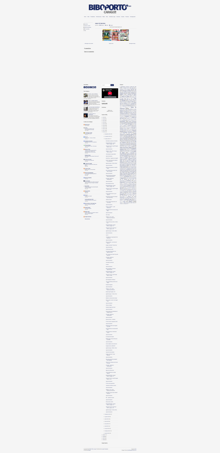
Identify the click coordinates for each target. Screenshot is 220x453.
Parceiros (127, 16)
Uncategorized (132, 16)
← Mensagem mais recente (88, 43)
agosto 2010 (107, 416)
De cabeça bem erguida (110, 336)
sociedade (129, 189)
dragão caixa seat (127, 117)
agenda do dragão (125, 96)
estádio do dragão (128, 124)
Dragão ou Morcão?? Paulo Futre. (111, 245)
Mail (93, 87)
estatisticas (130, 125)
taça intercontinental (123, 195)
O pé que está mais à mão (89, 199)
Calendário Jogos (112, 16)
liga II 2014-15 (124, 144)
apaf (131, 98)
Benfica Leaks (87, 211)
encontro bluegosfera (132, 121)
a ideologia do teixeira (126, 90)
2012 (104, 128)
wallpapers (125, 203)
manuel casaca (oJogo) (123, 146)
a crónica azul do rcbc (131, 89)
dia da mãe (123, 115)
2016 (104, 122)
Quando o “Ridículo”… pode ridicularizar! (110, 207)
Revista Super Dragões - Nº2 (110, 291)
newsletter (128, 151)
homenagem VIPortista (127, 132)
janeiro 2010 (107, 433)
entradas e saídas (133, 122)
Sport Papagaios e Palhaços (110, 279)
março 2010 (107, 428)
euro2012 (128, 126)
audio (120, 105)
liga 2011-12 (122, 139)
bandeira (123, 105)
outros (134, 174)
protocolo (121, 183)
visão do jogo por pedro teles (129, 202)
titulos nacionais (129, 197)
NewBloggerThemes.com (132, 450)
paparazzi (130, 175)
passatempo (126, 176)
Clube (88, 16)
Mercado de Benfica (88, 177)
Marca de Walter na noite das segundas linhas (111, 269)
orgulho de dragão (130, 172)
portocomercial (122, 180)
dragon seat (130, 119)
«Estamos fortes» (109, 199)
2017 (104, 120)
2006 (104, 439)
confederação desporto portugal (125, 114)
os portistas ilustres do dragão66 (128, 174)
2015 (104, 123)
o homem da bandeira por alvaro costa (126, 163)
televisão (129, 196)
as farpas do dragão (130, 101)
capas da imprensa (88, 27)
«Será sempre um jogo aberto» (111, 154)
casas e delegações (128, 109)
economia (124, 120)
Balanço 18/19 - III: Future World (90, 169)
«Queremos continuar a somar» (111, 385)
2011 (104, 130)
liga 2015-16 (129, 140)
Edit (85, 30)
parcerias (134, 175)
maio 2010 (106, 423)
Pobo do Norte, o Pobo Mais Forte (90, 203)
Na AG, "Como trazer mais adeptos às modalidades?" (111, 161)
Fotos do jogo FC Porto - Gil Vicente (90, 146)
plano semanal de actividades (131, 177)
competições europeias (124, 113)
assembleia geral (126, 104)
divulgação (127, 116)
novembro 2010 (107, 136)
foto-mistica (131, 129)
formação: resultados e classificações (110, 179)
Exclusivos (118, 16)
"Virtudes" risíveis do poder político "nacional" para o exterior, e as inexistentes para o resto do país (90, 151)
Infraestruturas (98, 16)
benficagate (128, 105)
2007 (104, 438)
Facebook (102, 25)
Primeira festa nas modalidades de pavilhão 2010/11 (111, 312)
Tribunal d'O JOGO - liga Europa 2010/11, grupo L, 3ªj (111, 228)
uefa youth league (130, 200)
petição (125, 177)
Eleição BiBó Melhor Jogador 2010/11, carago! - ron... (111, 143)
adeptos (134, 95)
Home (85, 16)
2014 (104, 125)
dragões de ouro (129, 118)
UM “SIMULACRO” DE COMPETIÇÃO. (91, 114)
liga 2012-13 (128, 139)
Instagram (89, 87)
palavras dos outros (123, 175)
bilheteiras (133, 105)
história (134, 131)
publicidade (125, 183)
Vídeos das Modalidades (89, 172)
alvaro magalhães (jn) (133, 97)
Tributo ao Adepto (109, 305)
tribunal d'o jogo (128, 199)
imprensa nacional (130, 134)
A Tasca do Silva (87, 168)
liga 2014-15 (123, 140)
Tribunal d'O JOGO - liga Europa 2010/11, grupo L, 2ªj (111, 407)
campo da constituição (124, 107)
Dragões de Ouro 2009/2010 (110, 345)
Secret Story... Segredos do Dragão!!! (112, 158)
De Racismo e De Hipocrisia (89, 160)
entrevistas (123, 123)
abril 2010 (106, 426)
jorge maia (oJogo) (127, 136)
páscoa (122, 176)
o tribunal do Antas (124, 171)
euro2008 (124, 126)
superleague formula (127, 191)
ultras (124, 201)
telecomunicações (122, 196)
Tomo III (86, 195)
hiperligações (130, 131)
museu (124, 151)
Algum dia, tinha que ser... (110, 370)
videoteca (121, 202)
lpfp (134, 145)
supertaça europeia (132, 192)
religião (122, 185)
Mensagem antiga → (132, 43)
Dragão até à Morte (88, 216)
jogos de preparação (128, 135)
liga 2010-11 (132, 138)
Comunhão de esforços (110, 262)
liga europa (131, 142)
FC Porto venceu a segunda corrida (111, 321)
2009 (104, 434)
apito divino (129, 99)
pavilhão (133, 176)
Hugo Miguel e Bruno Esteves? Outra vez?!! (92, 156)
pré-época (128, 180)
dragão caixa (122, 117)
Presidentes (93, 16)
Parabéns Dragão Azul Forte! (110, 307)
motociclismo (128, 149)
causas (130, 110)
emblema (128, 120)
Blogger (89, 450)
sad (120, 187)
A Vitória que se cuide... (110, 249)
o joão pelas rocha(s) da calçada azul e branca (128, 164)
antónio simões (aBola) (125, 98)
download (133, 116)
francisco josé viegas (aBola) (126, 130)
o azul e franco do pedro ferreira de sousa (128, 154)
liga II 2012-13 (128, 143)
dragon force (125, 119)
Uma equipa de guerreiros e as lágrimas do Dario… (111, 252)
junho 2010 (107, 421)
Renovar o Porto (87, 149)
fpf (135, 129)
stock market (129, 190)
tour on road (133, 198)
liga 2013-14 (134, 139)
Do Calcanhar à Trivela (88, 132)
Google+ (111, 25)
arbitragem (124, 100)
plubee (127, 178)
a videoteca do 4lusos (131, 94)
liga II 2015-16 (131, 144)
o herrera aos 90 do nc (131, 162)
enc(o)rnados (122, 121)
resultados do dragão (131, 185)
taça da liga (122, 193)
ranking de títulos (132, 183)
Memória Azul (87, 124)
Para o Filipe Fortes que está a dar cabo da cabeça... (111, 171)
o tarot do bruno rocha (132, 170)
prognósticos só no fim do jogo (127, 182)
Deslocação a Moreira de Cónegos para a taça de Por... (111, 197)
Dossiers (122, 16)
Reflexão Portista (87, 155)
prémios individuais (132, 181)
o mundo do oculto (132, 166)
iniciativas (121, 135)
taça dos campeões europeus (130, 194)
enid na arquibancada (125, 122)
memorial (133, 146)
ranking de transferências (124, 184)
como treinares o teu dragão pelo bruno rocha (128, 112)
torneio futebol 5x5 (128, 198)
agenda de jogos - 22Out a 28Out (111, 230)
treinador (121, 199)
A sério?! (107, 264)
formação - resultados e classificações (110, 366)
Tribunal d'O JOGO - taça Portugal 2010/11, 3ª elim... (111, 275)
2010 (104, 131)
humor (129, 133)
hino (126, 131)
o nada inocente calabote (124, 167)
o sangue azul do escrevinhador (128, 169)
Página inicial (111, 43)
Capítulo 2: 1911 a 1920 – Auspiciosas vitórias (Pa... (110, 217)
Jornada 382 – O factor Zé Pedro (90, 137)
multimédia (131, 150)
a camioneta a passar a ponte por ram (128, 86)
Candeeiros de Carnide (88, 141)
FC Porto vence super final (110, 383)
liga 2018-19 (131, 141)
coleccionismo (131, 111)
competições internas (133, 113)
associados (133, 104)
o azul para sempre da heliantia (128, 155)
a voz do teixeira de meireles (127, 95)
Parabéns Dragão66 (109, 284)
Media (104, 16)
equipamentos (129, 123)
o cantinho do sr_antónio (128, 157)
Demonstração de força (110, 183)
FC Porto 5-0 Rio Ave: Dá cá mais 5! (90, 200)
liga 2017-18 (125, 141)
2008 (104, 436)
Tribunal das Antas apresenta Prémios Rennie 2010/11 (111, 176)
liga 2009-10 (126, 138)
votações (121, 203)
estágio (125, 125)
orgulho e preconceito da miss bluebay (126, 173)
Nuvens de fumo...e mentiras (110, 319)
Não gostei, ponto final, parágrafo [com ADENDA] (111, 360)
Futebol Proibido (87, 207)
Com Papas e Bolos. (88, 208)
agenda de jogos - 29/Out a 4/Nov (111, 163)
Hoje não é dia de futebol (110, 352)
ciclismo (134, 110)
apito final (134, 99)
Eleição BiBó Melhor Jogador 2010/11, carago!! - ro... (111, 225)
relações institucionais (132, 184)
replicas (125, 185)
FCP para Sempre (88, 145)
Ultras (107, 16)
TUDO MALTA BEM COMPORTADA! (94, 107)
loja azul (130, 145)
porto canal (132, 179)
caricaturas (131, 108)
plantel (122, 178)
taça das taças (128, 193)
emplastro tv (133, 120)
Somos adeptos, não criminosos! (111, 343)
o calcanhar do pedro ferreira (128, 156)
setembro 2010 (107, 414)
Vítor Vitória (108, 214)
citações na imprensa (123, 111)
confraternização (133, 114)
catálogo (126, 110)
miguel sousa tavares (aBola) (126, 147)
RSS (95, 87)
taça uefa (132, 195)
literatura (126, 145)
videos (130, 201)
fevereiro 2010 (107, 430)
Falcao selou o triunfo (109, 401)
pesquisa (121, 177)
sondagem (122, 190)
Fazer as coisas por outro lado (90, 204)
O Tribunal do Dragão (88, 163)
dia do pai (128, 115)
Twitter (107, 25)
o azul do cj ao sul (129, 153)
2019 (104, 117)
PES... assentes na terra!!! (110, 397)
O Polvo (86, 127)
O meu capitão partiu (88, 133)
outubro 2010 (107, 138)
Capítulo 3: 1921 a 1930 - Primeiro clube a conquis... (111, 151)
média (129, 146)
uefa (124, 200)
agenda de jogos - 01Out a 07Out (111, 409)
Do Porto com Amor (88, 159)
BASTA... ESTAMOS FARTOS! (93, 100)
